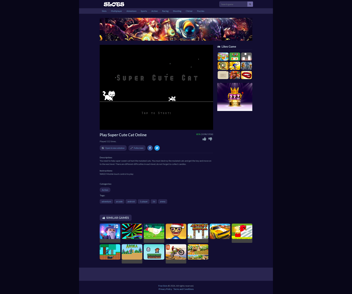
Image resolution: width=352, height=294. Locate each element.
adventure (106, 201)
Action (105, 190)
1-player (144, 201)
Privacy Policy (165, 289)
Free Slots (163, 285)
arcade (119, 201)
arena (162, 201)
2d (154, 201)
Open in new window (114, 148)
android (131, 201)
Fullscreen (138, 148)
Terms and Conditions (183, 289)
